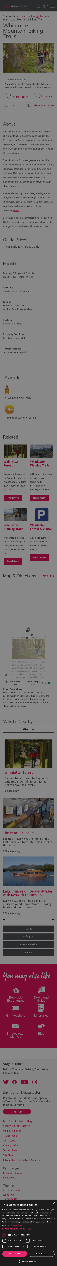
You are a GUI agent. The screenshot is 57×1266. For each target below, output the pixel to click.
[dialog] (28, 633)
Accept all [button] (14, 1253)
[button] (28, 1229)
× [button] (53, 1203)
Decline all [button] (41, 1253)
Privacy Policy (17, 1225)
